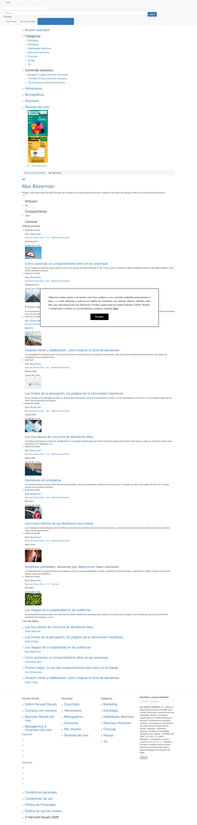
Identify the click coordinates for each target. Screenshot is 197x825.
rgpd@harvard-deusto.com (151, 741)
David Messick (32, 631)
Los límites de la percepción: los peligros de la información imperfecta (74, 393)
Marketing (110, 704)
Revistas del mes (37, 106)
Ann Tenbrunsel (33, 672)
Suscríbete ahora (39, 165)
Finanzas (33, 56)
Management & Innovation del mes (38, 728)
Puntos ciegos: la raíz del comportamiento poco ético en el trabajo (71, 667)
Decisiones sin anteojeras (43, 480)
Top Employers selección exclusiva (46, 82)
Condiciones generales (41, 792)
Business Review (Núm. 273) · (38, 237)
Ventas (31, 60)
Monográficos (34, 94)
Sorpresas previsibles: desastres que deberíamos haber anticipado (72, 566)
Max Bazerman (38, 185)
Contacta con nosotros (41, 710)
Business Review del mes (39, 718)
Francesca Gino (33, 661)
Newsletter (67, 21)
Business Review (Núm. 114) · (38, 584)
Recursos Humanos (38, 52)
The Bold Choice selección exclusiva (47, 78)
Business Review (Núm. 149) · (38, 454)
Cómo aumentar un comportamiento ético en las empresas (66, 263)
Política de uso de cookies (43, 810)
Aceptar (99, 316)
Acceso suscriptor (28, 21)
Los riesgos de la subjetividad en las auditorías (58, 609)
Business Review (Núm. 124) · (38, 497)
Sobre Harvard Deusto (41, 704)
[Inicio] (80, 8)
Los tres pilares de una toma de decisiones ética (59, 436)
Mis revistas (72, 728)
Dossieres (32, 100)
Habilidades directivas (39, 48)
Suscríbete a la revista (49, 21)
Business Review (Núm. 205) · (38, 280)
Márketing (33, 40)
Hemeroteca (11, 21)
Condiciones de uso (39, 798)
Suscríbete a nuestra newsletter (154, 697)
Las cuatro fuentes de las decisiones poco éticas (59, 523)
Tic (29, 64)
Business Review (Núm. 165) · (38, 367)
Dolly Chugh (31, 641)
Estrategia (33, 44)
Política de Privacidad (40, 804)
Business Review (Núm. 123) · (38, 540)
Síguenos (27, 734)
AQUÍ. (115, 308)
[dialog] (99, 307)
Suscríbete (71, 704)
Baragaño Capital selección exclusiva (48, 74)
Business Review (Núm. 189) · (38, 324)
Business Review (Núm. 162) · (38, 410)
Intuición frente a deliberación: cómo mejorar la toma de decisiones (72, 350)
